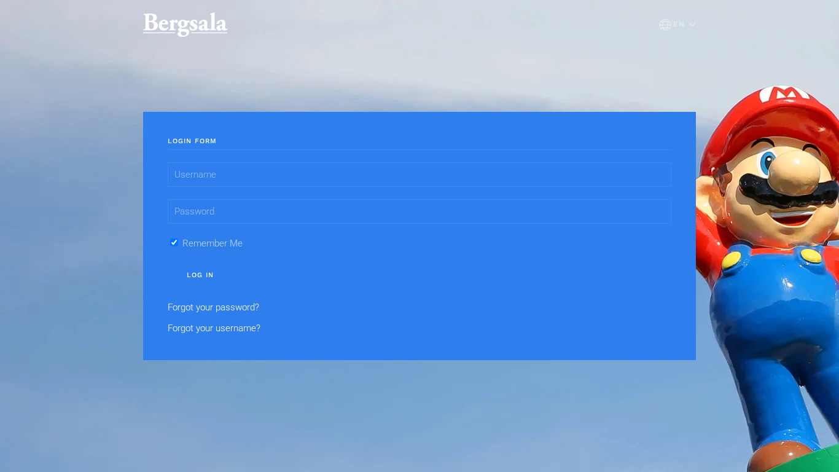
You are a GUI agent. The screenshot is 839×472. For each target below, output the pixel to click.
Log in (200, 275)
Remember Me (211, 243)
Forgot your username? (214, 328)
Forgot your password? (213, 307)
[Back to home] (185, 24)
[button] (677, 24)
